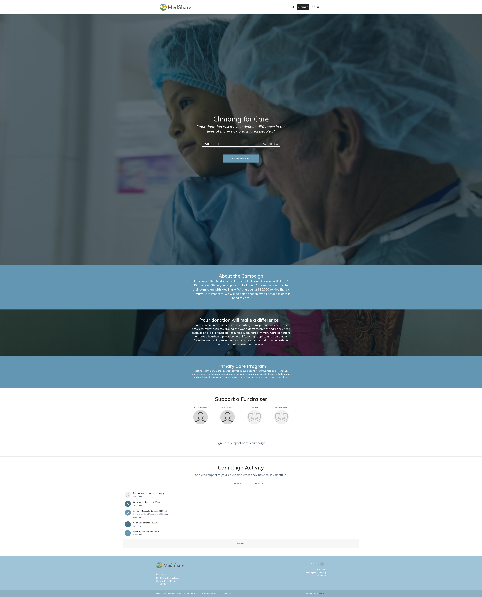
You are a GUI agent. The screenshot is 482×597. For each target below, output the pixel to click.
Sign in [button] (315, 7)
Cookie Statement (214, 593)
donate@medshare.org (316, 572)
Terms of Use (202, 593)
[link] (175, 7)
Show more (240, 544)
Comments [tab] (238, 484)
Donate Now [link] (241, 158)
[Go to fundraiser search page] (293, 7)
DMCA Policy (227, 593)
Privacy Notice (190, 593)
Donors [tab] (259, 484)
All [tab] (220, 484)
